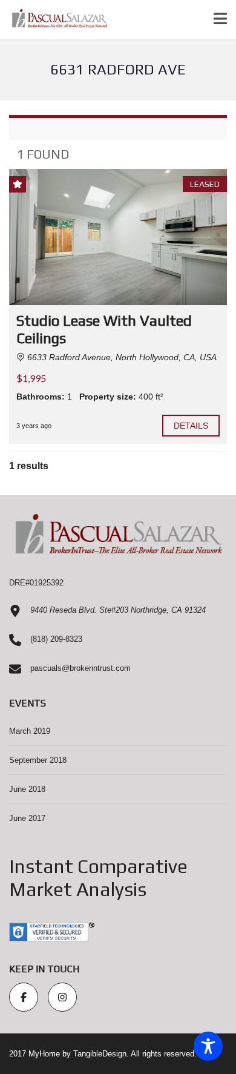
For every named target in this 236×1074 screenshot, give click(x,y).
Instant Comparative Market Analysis (98, 877)
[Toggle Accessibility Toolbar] (208, 1046)
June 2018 (27, 789)
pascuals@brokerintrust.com (80, 668)
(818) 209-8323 (56, 639)
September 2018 (38, 760)
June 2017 (27, 818)
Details (191, 425)
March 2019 (29, 731)
